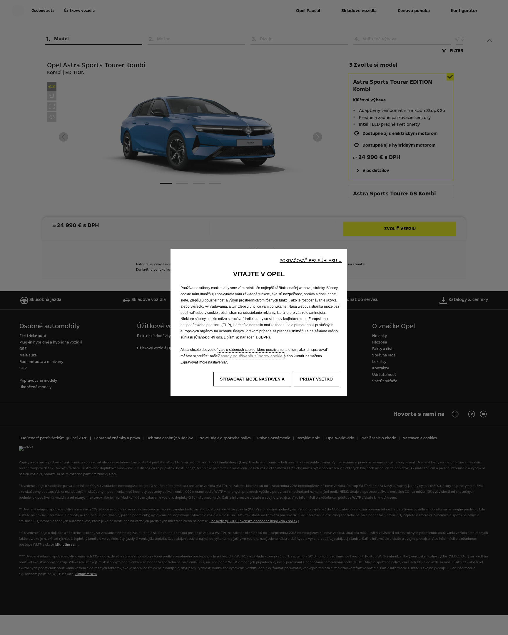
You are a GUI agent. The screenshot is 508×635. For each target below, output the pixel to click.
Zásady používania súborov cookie (251, 355)
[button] (311, 260)
